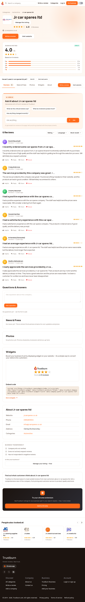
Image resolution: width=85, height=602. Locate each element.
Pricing (44, 585)
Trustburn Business (48, 582)
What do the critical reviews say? (18, 109)
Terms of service (56, 598)
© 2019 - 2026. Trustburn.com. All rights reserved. (20, 598)
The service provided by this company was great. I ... (28, 173)
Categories (54, 3)
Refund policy (69, 598)
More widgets (10, 398)
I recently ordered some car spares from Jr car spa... (28, 146)
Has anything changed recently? (17, 113)
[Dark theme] (80, 3)
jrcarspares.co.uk (30, 415)
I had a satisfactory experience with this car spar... (27, 220)
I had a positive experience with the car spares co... (28, 196)
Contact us (29, 585)
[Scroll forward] (81, 522)
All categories (10, 582)
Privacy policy (44, 598)
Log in (62, 3)
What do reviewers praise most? (44, 109)
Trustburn (9, 558)
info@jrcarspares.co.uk (33, 424)
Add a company (11, 589)
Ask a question (11, 305)
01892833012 (28, 420)
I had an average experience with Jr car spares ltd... (28, 243)
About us (28, 582)
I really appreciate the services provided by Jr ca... (27, 266)
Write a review (43, 3)
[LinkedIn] (13, 572)
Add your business (48, 589)
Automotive (16, 12)
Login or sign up (69, 582)
